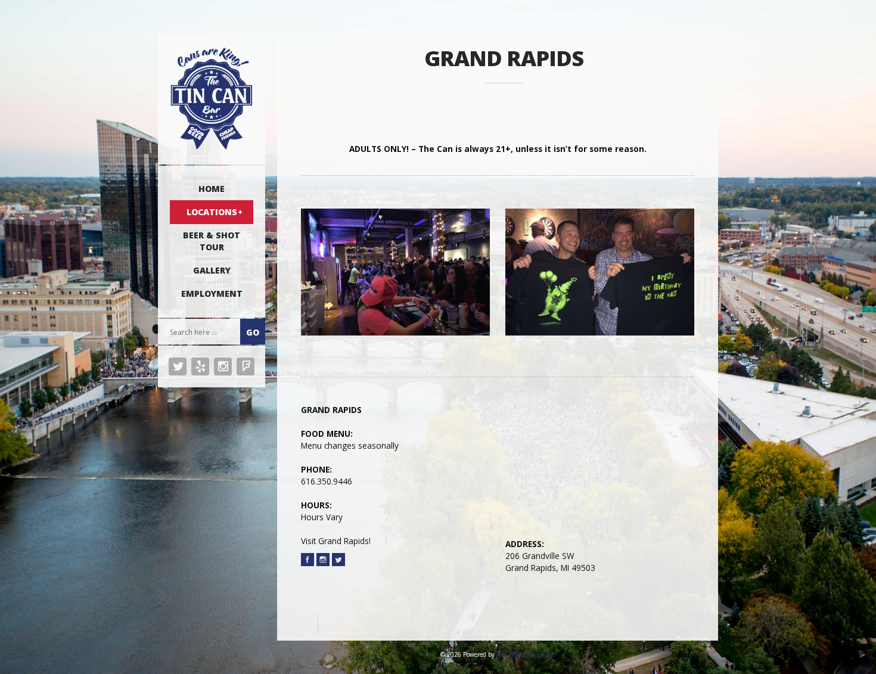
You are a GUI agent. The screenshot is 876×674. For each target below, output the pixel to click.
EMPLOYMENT (212, 293)
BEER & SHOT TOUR (211, 241)
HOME (211, 188)
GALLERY (212, 270)
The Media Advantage (525, 654)
